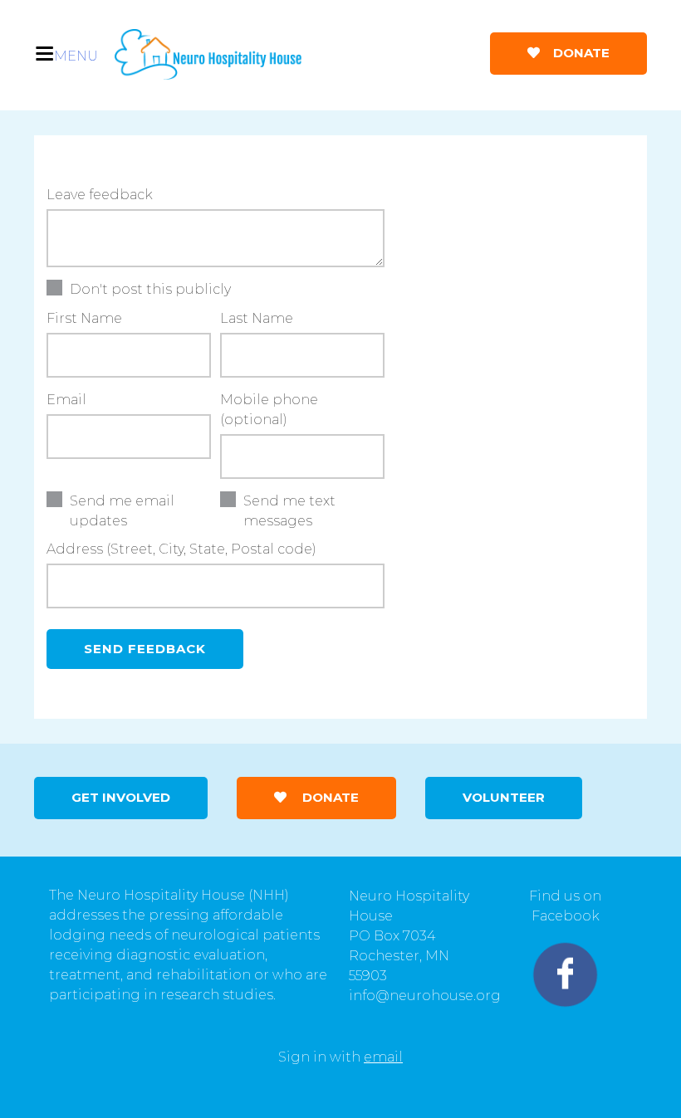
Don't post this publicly (150, 289)
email (383, 1057)
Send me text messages (289, 511)
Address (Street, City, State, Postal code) (181, 549)
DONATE (580, 53)
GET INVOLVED (120, 797)
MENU (76, 56)
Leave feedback (100, 195)
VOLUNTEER (504, 797)
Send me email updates (122, 511)
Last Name (256, 318)
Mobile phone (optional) (269, 409)
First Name (84, 318)
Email (66, 400)
